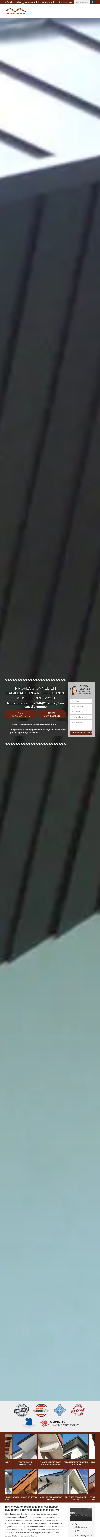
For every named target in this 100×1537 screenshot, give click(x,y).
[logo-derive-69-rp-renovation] (16, 11)
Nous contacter (52, 714)
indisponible (13, 2)
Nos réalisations (20, 714)
